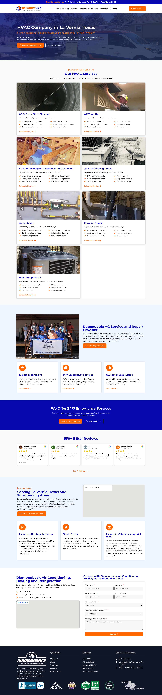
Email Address (90, 593)
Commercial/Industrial (88, 9)
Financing (113, 9)
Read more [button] (22, 463)
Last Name (118, 585)
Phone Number (120, 593)
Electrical (104, 9)
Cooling (65, 9)
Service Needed (91, 602)
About (58, 9)
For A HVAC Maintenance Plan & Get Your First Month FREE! (81, 2)
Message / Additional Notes (95, 619)
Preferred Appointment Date (96, 610)
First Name (89, 585)
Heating (74, 9)
